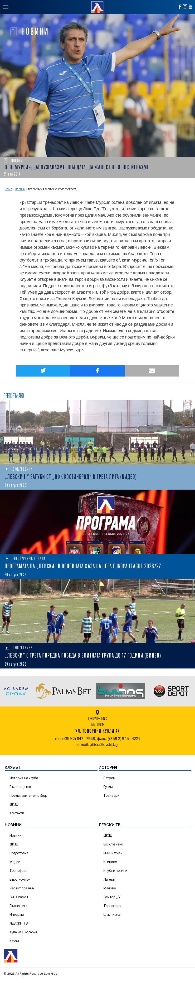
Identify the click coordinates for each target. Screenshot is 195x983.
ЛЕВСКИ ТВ (19, 923)
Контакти (17, 813)
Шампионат (112, 914)
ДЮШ (14, 804)
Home (8, 189)
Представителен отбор (28, 795)
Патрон (109, 778)
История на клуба (24, 778)
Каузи (14, 941)
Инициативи (112, 853)
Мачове (109, 888)
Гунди (108, 787)
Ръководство (20, 787)
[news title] (97, 432)
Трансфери (19, 870)
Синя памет (19, 897)
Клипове (110, 862)
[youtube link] (190, 7)
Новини (20, 189)
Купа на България (24, 932)
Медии (15, 862)
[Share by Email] (152, 371)
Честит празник (22, 888)
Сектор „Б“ (112, 897)
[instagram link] (185, 6)
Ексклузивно (113, 844)
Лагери (109, 879)
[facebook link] (180, 7)
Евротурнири (20, 879)
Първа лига (18, 906)
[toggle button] (5, 7)
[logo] (97, 6)
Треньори (111, 795)
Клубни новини (115, 870)
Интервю (17, 914)
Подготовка (19, 853)
